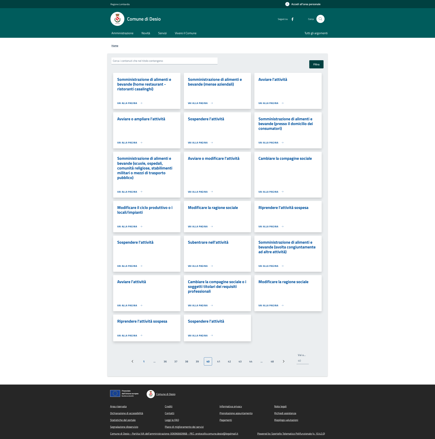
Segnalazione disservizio (124, 427)
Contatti (169, 413)
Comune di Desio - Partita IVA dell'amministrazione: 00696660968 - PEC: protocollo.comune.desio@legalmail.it (174, 434)
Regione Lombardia (120, 4)
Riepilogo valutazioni (286, 420)
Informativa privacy (231, 406)
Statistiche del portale (123, 420)
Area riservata (118, 406)
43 (241, 362)
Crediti (168, 406)
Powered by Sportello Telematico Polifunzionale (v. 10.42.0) (291, 434)
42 (230, 362)
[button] (303, 4)
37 (177, 362)
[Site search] (320, 19)
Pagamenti (226, 420)
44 (252, 362)
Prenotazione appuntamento (236, 413)
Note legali (280, 406)
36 (166, 362)
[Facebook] (291, 19)
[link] (130, 103)
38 (188, 362)
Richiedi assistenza (285, 413)
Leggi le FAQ (172, 420)
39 (198, 362)
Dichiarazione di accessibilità (126, 413)
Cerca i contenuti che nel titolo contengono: (138, 61)
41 (220, 362)
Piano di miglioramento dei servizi (184, 427)
